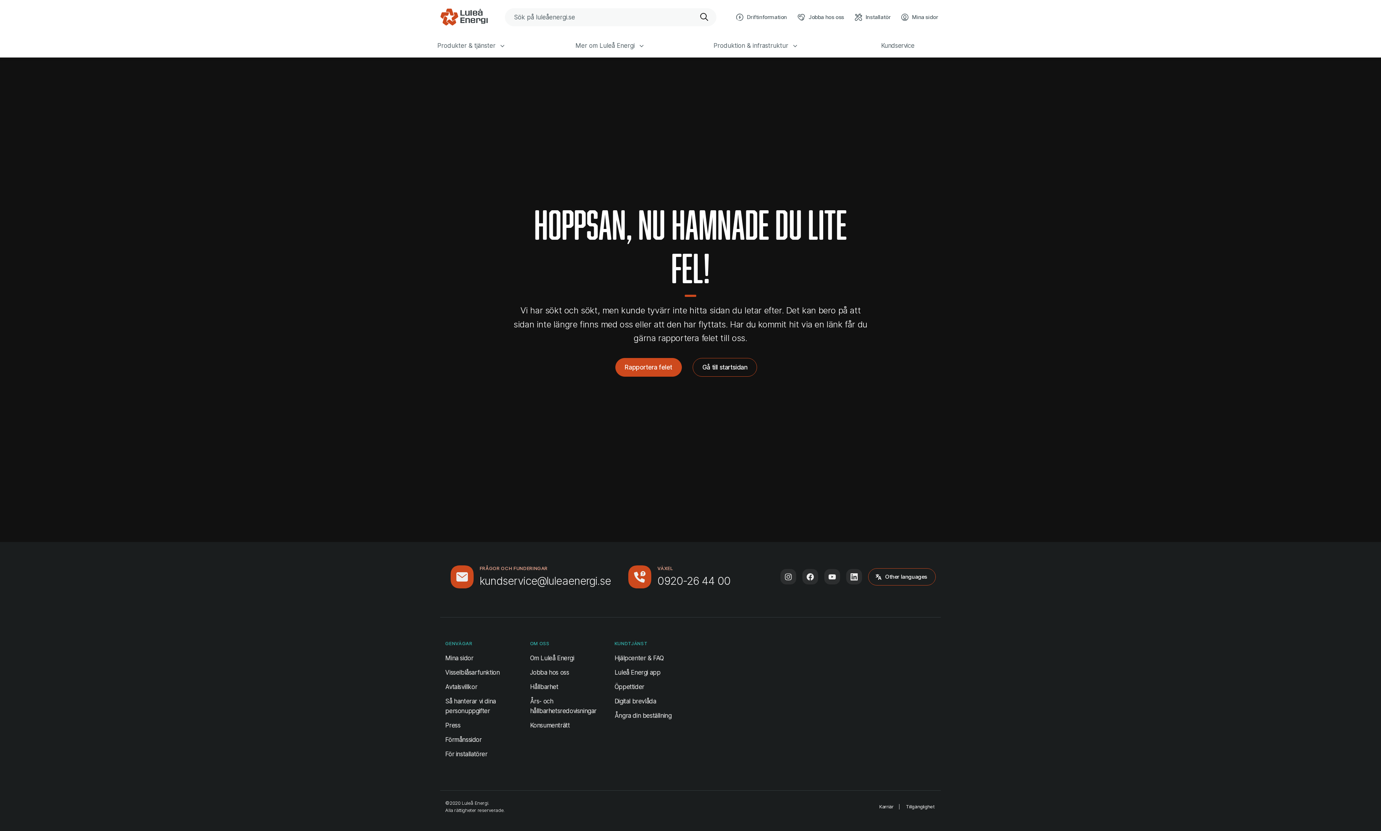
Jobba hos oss (549, 672)
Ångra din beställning (643, 715)
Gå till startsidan (725, 367)
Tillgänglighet (920, 806)
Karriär (886, 806)
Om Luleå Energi (552, 658)
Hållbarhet (544, 686)
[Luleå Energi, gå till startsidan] (464, 17)
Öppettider (629, 686)
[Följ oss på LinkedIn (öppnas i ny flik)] (854, 577)
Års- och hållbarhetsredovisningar (563, 706)
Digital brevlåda (635, 701)
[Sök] (704, 17)
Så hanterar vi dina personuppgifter (470, 706)
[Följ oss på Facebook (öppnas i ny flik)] (810, 577)
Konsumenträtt (550, 725)
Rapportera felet (648, 367)
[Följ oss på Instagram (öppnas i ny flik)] (788, 577)
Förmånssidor (463, 739)
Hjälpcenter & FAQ (639, 658)
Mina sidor (459, 658)
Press (452, 725)
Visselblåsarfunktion (472, 672)
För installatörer (466, 754)
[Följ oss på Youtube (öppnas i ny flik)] (832, 577)
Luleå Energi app (638, 672)
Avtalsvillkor (461, 686)
